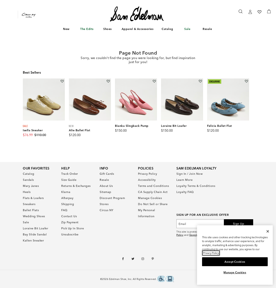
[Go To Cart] (269, 11)
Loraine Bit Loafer (35, 228)
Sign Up (238, 224)
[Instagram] (143, 260)
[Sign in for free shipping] (250, 12)
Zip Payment (70, 222)
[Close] (267, 231)
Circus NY (107, 210)
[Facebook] (123, 260)
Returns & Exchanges (76, 186)
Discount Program (112, 198)
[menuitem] (66, 30)
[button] (72, 29)
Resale (207, 29)
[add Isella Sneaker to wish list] (62, 81)
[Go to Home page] (137, 13)
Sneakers (29, 204)
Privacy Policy (147, 174)
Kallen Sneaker (33, 240)
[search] (240, 13)
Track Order (69, 174)
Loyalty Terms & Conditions (195, 186)
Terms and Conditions (153, 186)
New (66, 29)
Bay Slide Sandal (35, 234)
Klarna (65, 192)
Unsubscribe (70, 234)
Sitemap (105, 192)
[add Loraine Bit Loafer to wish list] (200, 81)
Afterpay (67, 198)
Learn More (184, 180)
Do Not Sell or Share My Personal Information (152, 210)
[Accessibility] (165, 279)
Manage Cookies (150, 198)
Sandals (28, 180)
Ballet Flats (31, 210)
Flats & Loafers (33, 198)
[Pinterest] (153, 260)
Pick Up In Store (72, 228)
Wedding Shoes (34, 216)
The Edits (87, 29)
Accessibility (147, 180)
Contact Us (69, 216)
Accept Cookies (234, 261)
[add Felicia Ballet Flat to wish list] (246, 81)
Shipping (67, 204)
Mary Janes (31, 186)
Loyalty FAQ (185, 192)
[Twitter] (133, 260)
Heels (27, 192)
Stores (104, 204)
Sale (187, 29)
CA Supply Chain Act (153, 192)
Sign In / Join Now (189, 174)
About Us (106, 186)
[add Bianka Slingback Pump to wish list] (154, 81)
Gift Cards (107, 174)
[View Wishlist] (259, 12)
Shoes (107, 29)
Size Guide (68, 180)
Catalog (167, 29)
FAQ (64, 210)
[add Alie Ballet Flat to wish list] (108, 81)
